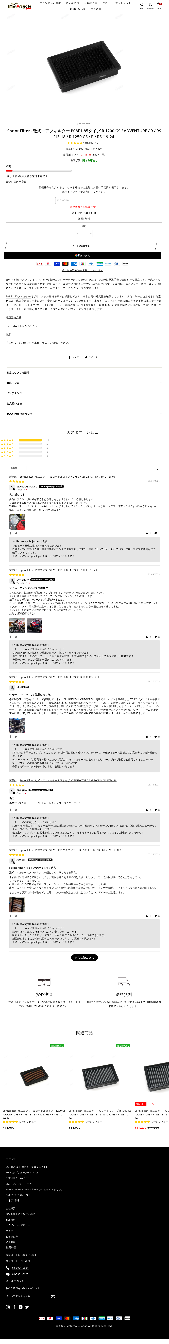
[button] (75, 143)
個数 (84, 226)
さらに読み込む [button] (84, 957)
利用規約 (11, 1219)
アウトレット (123, 3)
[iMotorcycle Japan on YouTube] (21, 1307)
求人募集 (96, 9)
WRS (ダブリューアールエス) (22, 1172)
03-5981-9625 (20, 1274)
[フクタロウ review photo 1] (17, 626)
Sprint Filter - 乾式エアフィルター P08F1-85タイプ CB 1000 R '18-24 (58, 570)
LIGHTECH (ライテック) (19, 1183)
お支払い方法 (14, 403)
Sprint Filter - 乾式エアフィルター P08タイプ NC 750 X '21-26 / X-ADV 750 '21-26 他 (67, 476)
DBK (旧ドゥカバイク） (19, 1178)
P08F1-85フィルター (18, 296)
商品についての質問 (18, 372)
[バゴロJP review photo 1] (17, 905)
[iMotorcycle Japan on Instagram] (8, 1307)
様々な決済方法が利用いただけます (82, 270)
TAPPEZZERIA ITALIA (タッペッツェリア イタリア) (34, 1189)
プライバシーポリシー (18, 1225)
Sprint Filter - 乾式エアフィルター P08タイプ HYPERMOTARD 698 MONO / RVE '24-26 (68, 780)
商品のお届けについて (20, 413)
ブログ (106, 3)
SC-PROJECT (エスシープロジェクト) (26, 1166)
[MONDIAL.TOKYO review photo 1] (17, 522)
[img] (16, 481)
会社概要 (11, 1208)
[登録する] (53, 1296)
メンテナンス (14, 393)
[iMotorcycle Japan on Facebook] (14, 1307)
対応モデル (13, 382)
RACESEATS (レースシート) (21, 1195)
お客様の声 (91, 3)
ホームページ (83, 123)
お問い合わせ (78, 9)
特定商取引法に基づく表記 (20, 1214)
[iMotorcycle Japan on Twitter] (27, 1307)
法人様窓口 (72, 3)
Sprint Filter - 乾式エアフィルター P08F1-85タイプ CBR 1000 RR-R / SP (60, 677)
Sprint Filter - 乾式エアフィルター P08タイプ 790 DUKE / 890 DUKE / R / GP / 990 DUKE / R (71, 850)
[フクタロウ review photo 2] (34, 626)
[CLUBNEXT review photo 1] (17, 725)
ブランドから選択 (50, 3)
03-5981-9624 (20, 1267)
